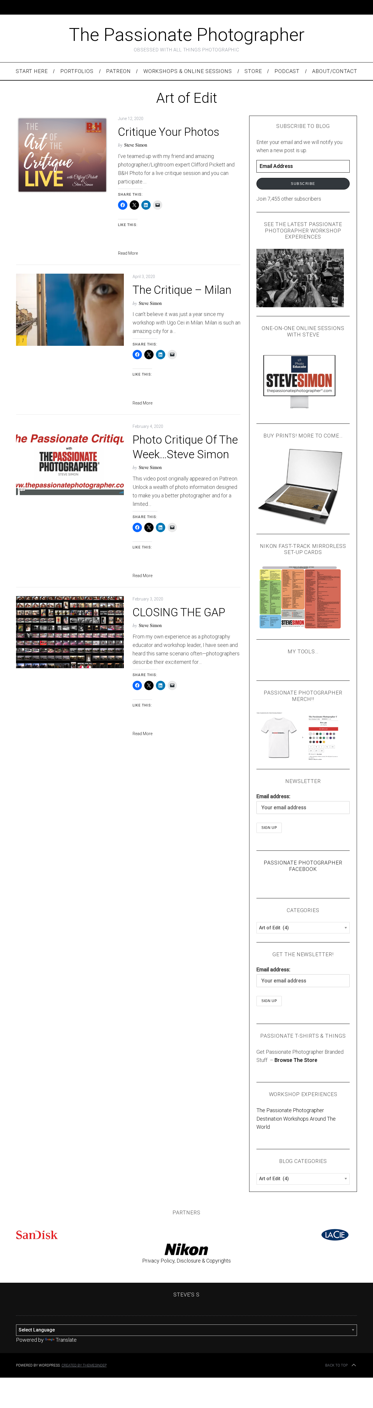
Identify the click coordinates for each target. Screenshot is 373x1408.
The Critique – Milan (182, 289)
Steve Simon (135, 145)
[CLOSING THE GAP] (70, 632)
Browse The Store (296, 1060)
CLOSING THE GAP (179, 612)
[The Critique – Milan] (70, 310)
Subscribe (303, 184)
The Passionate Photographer (187, 34)
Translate (66, 1340)
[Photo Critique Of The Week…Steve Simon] (70, 459)
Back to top (336, 1365)
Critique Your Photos (168, 131)
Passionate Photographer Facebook (303, 866)
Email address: (273, 796)
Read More (128, 253)
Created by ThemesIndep (84, 1365)
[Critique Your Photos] (62, 155)
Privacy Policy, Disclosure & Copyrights (186, 1261)
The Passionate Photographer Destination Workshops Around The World (296, 1118)
